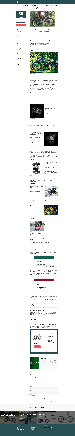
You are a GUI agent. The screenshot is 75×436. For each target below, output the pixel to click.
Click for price (21, 24)
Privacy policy (19, 430)
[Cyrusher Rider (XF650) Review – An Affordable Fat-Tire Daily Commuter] (42, 19)
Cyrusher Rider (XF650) (50, 337)
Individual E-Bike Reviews (34, 427)
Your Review (32, 374)
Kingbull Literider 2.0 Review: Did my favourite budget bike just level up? (28, 414)
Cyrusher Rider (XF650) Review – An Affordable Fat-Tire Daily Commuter (37, 6)
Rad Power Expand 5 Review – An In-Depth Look (46, 413)
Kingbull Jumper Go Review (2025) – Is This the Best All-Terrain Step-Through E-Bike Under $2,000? (9, 414)
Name (31, 386)
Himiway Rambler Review (63, 413)
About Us (18, 427)
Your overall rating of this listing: (33, 394)
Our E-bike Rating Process (20, 431)
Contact (18, 428)
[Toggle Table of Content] (37, 47)
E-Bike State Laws (33, 430)
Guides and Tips (33, 429)
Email (31, 390)
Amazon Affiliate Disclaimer (20, 429)
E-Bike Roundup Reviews (34, 428)
